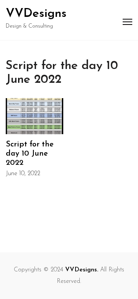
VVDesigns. (81, 270)
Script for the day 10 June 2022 (30, 154)
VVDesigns (36, 14)
